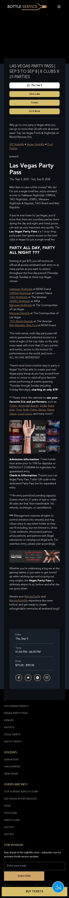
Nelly (26, 410)
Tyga (19, 410)
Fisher (33, 410)
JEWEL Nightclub (19, 301)
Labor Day (11, 759)
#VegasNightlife (18, 600)
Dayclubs (10, 813)
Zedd (43, 406)
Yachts (9, 827)
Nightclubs (12, 820)
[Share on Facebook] (18, 677)
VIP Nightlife (16, 144)
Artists (9, 727)
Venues (9, 720)
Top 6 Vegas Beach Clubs (21, 791)
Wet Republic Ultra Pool (23, 325)
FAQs (7, 806)
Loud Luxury (25, 414)
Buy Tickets (34, 891)
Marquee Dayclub (19, 313)
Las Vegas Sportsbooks (20, 799)
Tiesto (13, 406)
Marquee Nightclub (20, 305)
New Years (11, 774)
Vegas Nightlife (36, 144)
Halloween (12, 766)
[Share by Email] (47, 677)
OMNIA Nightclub (20, 293)
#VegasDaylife (32, 596)
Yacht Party (12, 742)
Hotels (9, 834)
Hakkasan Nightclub (20, 289)
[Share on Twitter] (28, 677)
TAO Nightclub (18, 297)
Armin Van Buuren (28, 406)
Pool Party (12, 734)
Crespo (34, 103)
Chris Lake (34, 94)
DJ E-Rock (34, 111)
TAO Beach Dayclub (21, 321)
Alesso (42, 410)
